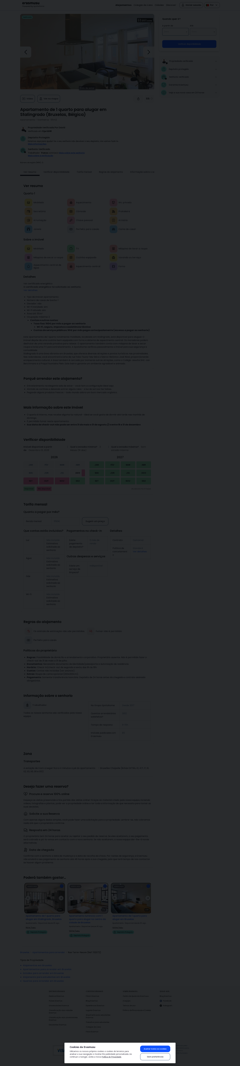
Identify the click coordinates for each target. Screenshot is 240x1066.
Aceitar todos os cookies (155, 1049)
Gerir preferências (155, 1057)
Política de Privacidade (111, 1056)
